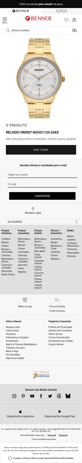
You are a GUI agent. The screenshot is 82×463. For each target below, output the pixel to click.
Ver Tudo (41, 149)
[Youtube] (32, 397)
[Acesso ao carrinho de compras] (74, 21)
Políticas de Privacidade (54, 447)
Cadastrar (42, 195)
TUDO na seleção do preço (41, 4)
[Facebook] (41, 397)
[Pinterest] (23, 397)
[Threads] (59, 397)
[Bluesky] (68, 397)
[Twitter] (50, 397)
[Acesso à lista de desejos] (66, 21)
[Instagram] (14, 397)
